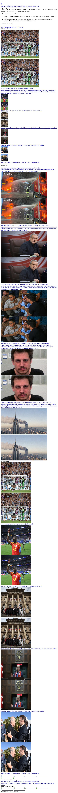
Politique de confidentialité (39, 783)
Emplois (16, 783)
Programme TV (5, 783)
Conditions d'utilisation (25, 783)
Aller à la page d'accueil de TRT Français (12, 27)
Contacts (11, 783)
